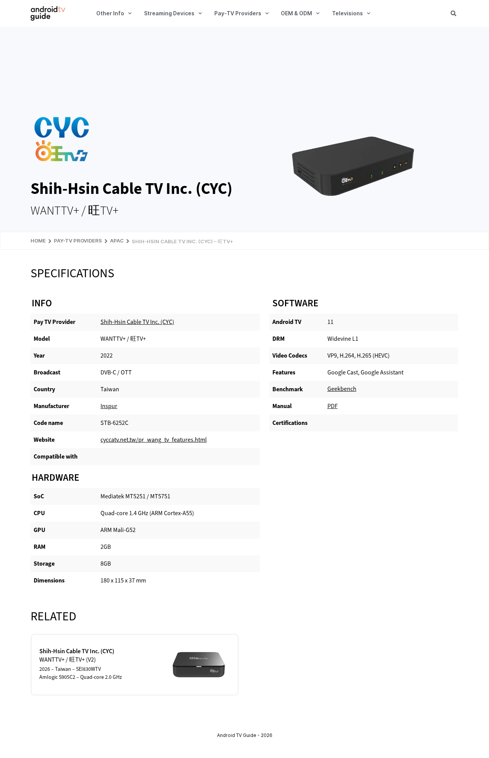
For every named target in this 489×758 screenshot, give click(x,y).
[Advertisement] (244, 71)
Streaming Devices (169, 13)
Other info (110, 13)
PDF (332, 406)
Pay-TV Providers (237, 13)
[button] (453, 13)
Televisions (347, 13)
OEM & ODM (296, 13)
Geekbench (341, 389)
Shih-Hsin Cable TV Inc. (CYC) (137, 322)
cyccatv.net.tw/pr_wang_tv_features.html (153, 440)
